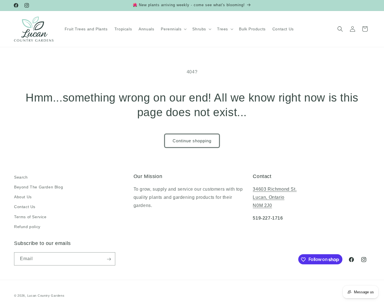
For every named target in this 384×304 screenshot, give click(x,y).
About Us (23, 197)
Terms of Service (30, 217)
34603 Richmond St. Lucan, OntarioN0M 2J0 (275, 197)
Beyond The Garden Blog (38, 187)
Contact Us (24, 207)
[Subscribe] (109, 259)
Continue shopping (192, 140)
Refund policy (27, 226)
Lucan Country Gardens (46, 295)
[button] (173, 29)
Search (21, 177)
